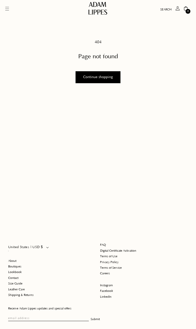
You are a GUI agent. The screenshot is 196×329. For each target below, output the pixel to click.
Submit (95, 319)
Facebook (106, 291)
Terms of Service (111, 267)
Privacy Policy (109, 262)
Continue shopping (98, 77)
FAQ (103, 245)
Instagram (106, 285)
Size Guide (15, 283)
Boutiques (14, 266)
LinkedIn (106, 296)
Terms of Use (108, 256)
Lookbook (15, 272)
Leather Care (16, 289)
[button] (7, 8)
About (12, 261)
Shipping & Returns (21, 295)
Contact (13, 278)
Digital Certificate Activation (118, 250)
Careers (105, 273)
